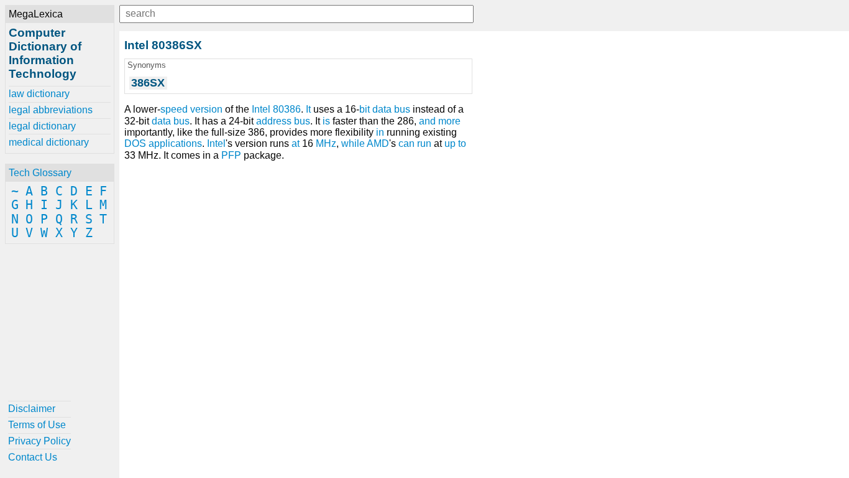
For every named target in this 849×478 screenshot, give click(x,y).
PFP (231, 155)
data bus (391, 109)
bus (181, 121)
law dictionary (39, 93)
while (353, 143)
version (206, 109)
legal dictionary (42, 126)
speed (174, 109)
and (427, 121)
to (462, 143)
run (424, 143)
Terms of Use (37, 424)
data (161, 121)
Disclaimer (31, 408)
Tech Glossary (40, 172)
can (406, 143)
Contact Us (32, 457)
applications (175, 143)
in (380, 132)
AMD (378, 143)
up (450, 143)
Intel (216, 143)
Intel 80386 (276, 109)
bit (364, 109)
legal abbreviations (51, 110)
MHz (326, 143)
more (449, 121)
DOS (135, 143)
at (295, 143)
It (308, 109)
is (326, 121)
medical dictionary (49, 142)
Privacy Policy (39, 441)
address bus (283, 121)
